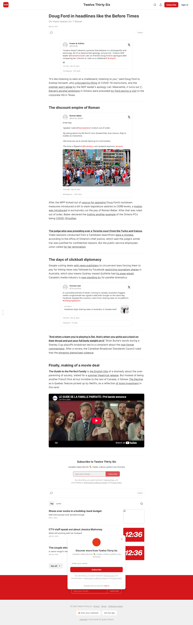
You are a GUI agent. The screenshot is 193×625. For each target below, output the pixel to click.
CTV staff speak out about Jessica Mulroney (75, 529)
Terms (104, 606)
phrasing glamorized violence (76, 352)
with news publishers (86, 265)
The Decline (136, 379)
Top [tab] (51, 503)
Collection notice (115, 606)
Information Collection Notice (95, 578)
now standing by (91, 277)
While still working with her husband (65, 533)
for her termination (75, 246)
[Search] (155, 4)
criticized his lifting (86, 82)
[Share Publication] (160, 4)
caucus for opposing (94, 202)
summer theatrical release (103, 375)
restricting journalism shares (122, 269)
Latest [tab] (58, 503)
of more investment (127, 383)
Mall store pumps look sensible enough (66, 514)
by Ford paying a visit (124, 90)
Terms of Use (109, 575)
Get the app (109, 613)
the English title (99, 371)
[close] (122, 539)
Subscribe (171, 4)
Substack (83, 619)
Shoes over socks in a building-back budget (75, 511)
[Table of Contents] (3, 312)
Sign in (184, 4)
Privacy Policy (116, 578)
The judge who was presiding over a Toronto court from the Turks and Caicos (95, 231)
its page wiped (125, 273)
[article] (96, 516)
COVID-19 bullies (66, 218)
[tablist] (56, 503)
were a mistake (124, 234)
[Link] (45, 107)
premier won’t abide (61, 87)
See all (54, 566)
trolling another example (101, 214)
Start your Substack (90, 613)
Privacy (96, 606)
